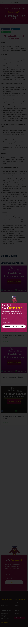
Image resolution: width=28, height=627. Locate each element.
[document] (14, 313)
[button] (26, 295)
